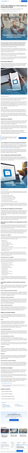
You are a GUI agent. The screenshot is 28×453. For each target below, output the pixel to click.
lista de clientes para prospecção (8, 147)
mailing (2, 434)
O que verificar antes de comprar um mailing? (8, 398)
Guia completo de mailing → (19, 405)
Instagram (4, 448)
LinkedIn (2, 448)
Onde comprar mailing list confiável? (6, 391)
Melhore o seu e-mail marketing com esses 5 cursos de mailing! (4, 436)
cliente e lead (23, 365)
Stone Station (22, 103)
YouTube (7, 448)
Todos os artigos (18, 444)
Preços (12, 447)
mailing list (8, 48)
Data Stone (2, 103)
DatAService (12, 446)
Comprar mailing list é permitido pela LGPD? (7, 396)
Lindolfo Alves (15, 11)
